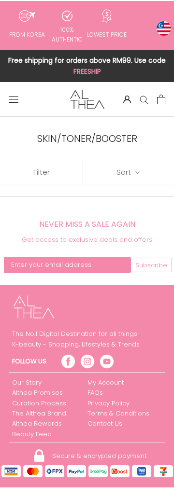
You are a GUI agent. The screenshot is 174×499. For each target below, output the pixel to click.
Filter (41, 172)
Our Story (27, 382)
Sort (124, 172)
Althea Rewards (37, 423)
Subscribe (151, 265)
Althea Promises (37, 392)
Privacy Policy (108, 403)
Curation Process (39, 403)
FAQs (95, 392)
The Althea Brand (39, 413)
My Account (105, 382)
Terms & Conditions (118, 413)
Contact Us (104, 423)
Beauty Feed (32, 434)
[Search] (144, 99)
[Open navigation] (13, 99)
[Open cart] (161, 99)
